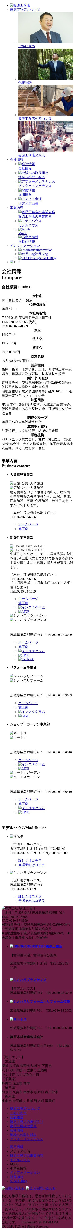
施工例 (23, 528)
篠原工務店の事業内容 (26, 1155)
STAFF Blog (47, 258)
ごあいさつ (18, 1113)
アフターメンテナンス (26, 1139)
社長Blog (41, 254)
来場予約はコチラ (31, 865)
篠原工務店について (25, 9)
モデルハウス (20, 1160)
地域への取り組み (23, 1135)
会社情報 (16, 159)
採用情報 (16, 1147)
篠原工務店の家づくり (35, 119)
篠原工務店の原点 (23, 1126)
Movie (22, 233)
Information (44, 250)
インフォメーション (25, 246)
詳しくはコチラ (30, 860)
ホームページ (28, 524)
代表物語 (16, 1117)
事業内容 (16, 207)
